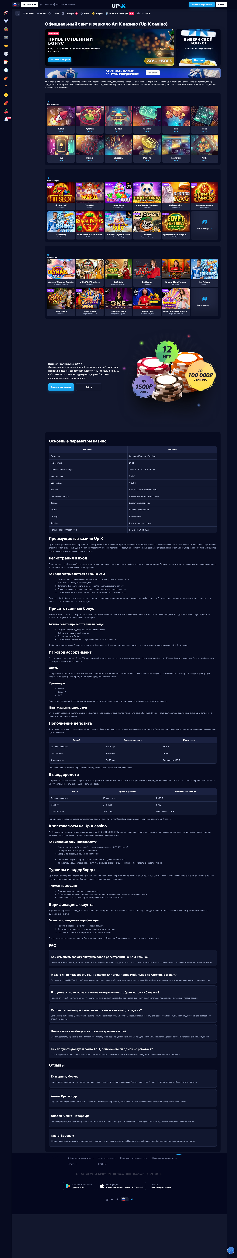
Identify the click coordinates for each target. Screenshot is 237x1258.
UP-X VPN (31, 4)
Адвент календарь (121, 13)
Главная (30, 13)
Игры (43, 13)
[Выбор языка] (16, 4)
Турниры (71, 13)
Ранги (87, 13)
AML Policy (72, 1164)
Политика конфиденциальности (134, 1158)
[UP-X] (118, 5)
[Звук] (132, 1199)
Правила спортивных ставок (164, 1158)
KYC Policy (102, 1164)
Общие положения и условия (81, 1158)
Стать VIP (145, 13)
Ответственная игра (107, 1158)
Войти (221, 4)
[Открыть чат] (230, 1250)
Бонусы (99, 13)
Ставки (55, 13)
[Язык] (125, 1199)
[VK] (112, 1199)
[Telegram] (117, 1199)
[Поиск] (17, 13)
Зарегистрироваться (202, 4)
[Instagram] (107, 1199)
